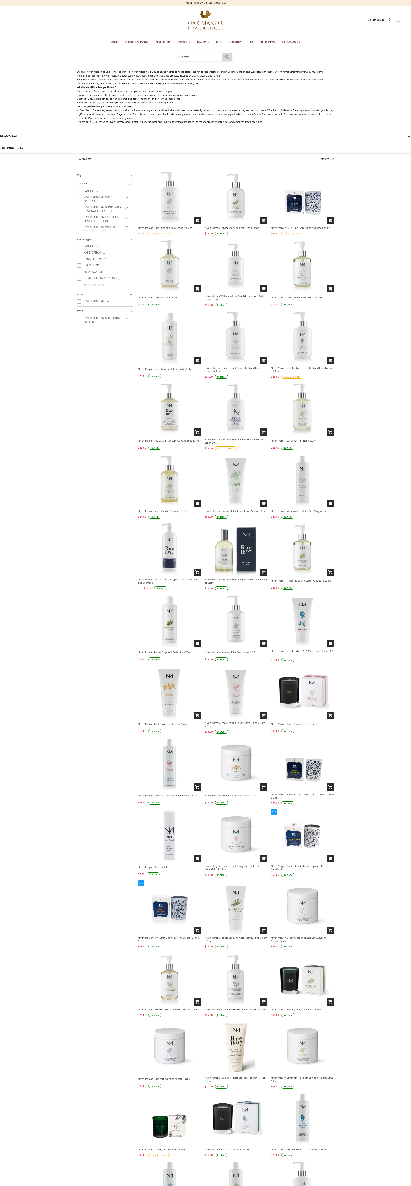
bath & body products (145, 121)
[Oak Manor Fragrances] (205, 19)
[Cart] (398, 19)
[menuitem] (115, 42)
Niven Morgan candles (121, 121)
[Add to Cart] (197, 220)
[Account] (390, 19)
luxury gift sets (171, 121)
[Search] (227, 57)
